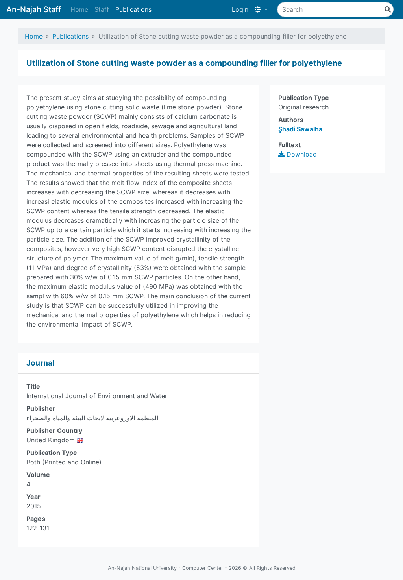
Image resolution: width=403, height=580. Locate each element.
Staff (101, 9)
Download (301, 154)
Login (240, 9)
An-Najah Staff (33, 9)
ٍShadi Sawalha (300, 129)
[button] (261, 9)
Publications (133, 9)
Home (79, 9)
